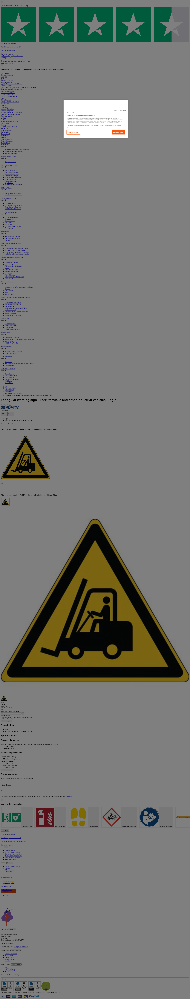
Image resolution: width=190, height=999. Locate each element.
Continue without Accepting (119, 110)
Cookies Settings (73, 132)
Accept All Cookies (118, 132)
